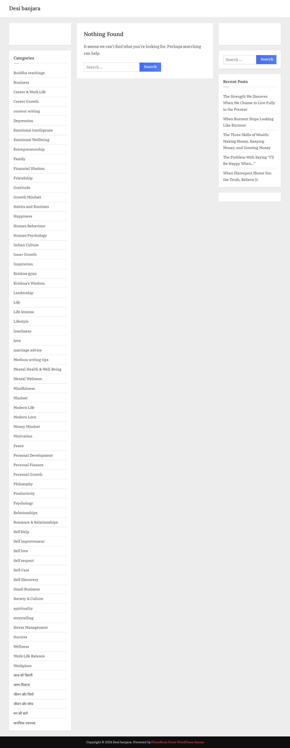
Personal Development (33, 455)
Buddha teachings (29, 72)
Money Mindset (27, 426)
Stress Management (31, 627)
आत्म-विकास (22, 684)
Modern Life (24, 407)
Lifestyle (21, 321)
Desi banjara (24, 8)
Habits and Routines (31, 206)
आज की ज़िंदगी (23, 675)
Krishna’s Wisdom (29, 283)
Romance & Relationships (36, 522)
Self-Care (21, 570)
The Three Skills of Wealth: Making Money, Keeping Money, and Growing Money (247, 141)
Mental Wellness (28, 378)
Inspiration (23, 263)
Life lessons (24, 311)
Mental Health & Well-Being (37, 369)
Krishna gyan (25, 273)
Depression (23, 120)
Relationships (25, 512)
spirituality (23, 608)
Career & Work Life (30, 91)
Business (21, 82)
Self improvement (29, 541)
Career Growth (26, 101)
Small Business (27, 589)
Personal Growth (28, 474)
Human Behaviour (29, 225)
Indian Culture (26, 244)
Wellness (21, 646)
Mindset (21, 397)
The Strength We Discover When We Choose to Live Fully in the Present (249, 103)
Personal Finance (29, 464)
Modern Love (25, 416)
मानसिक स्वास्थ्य (24, 723)
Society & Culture (28, 598)
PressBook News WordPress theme (177, 742)
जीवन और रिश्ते (24, 694)
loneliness (22, 331)
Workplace (23, 665)
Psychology (23, 503)
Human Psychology (30, 235)
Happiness (23, 216)
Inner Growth (25, 254)
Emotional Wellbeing (31, 139)
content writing (27, 111)
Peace (19, 445)
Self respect (24, 560)
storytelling (24, 617)
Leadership (23, 292)
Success (20, 636)
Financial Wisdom (29, 168)
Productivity (24, 493)
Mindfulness (24, 388)
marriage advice (28, 350)
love (17, 340)
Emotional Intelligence (33, 130)
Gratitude (22, 187)
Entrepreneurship (29, 149)
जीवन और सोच (23, 703)
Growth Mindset (27, 197)
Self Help (21, 531)
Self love (21, 550)
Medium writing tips (31, 359)
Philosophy (23, 483)
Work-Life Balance (29, 655)
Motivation (23, 436)
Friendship (23, 177)
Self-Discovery (26, 579)
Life (17, 302)
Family (19, 158)
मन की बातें (21, 713)
